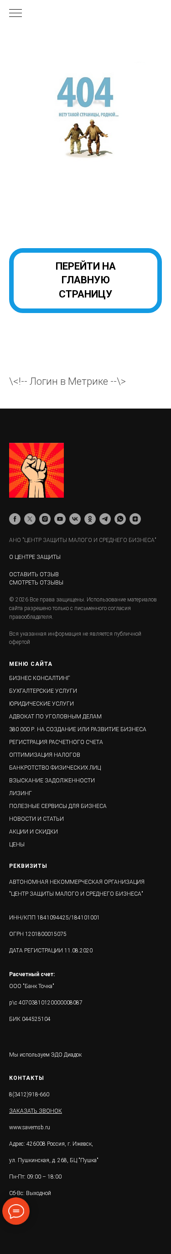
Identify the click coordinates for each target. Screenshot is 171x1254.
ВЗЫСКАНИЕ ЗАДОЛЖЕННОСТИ (52, 780)
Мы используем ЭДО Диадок (45, 1055)
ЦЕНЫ (17, 844)
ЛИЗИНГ (20, 793)
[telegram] (105, 519)
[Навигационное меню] (15, 13)
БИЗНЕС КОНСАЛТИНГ (39, 678)
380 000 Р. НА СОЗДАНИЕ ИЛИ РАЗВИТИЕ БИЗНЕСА (77, 729)
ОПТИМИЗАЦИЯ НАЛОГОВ (44, 755)
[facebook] (15, 519)
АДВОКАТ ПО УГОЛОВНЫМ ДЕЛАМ (55, 716)
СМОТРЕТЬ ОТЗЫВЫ (36, 582)
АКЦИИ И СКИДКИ (33, 832)
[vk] (75, 519)
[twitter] (30, 519)
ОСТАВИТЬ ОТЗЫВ (34, 574)
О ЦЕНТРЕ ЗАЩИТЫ (35, 557)
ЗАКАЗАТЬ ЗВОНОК (35, 1111)
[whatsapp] (120, 519)
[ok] (90, 519)
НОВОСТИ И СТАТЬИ (36, 819)
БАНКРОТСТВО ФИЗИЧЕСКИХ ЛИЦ (55, 768)
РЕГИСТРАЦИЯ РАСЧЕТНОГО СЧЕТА (56, 742)
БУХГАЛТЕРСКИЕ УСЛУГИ (43, 691)
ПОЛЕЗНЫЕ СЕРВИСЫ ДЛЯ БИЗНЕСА (58, 806)
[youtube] (60, 519)
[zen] (135, 519)
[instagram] (45, 519)
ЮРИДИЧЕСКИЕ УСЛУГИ (41, 704)
